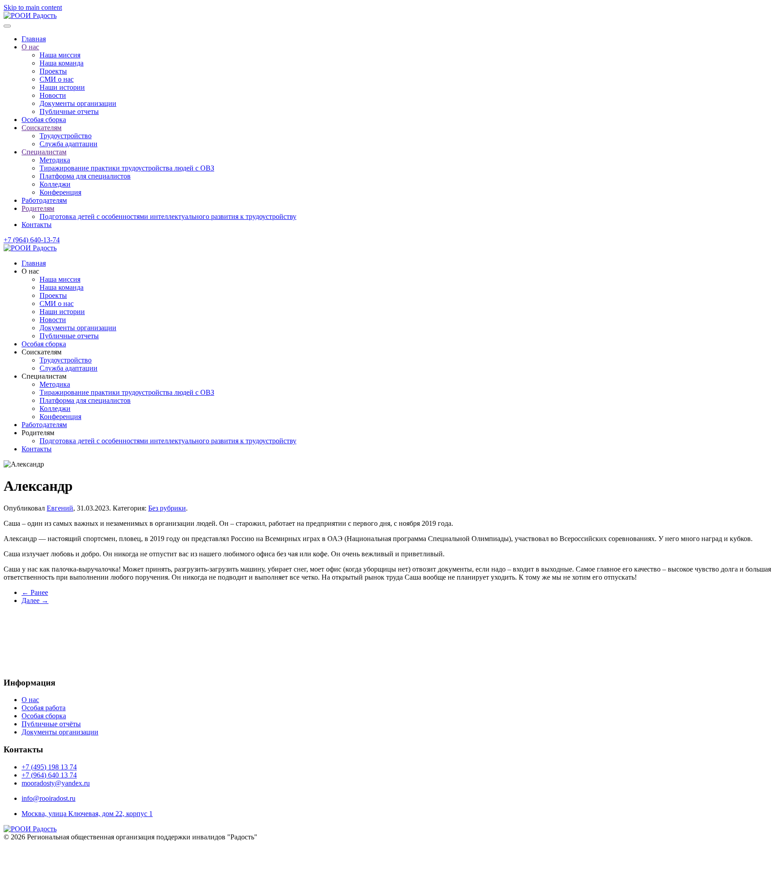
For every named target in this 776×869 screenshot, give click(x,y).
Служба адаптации (68, 144)
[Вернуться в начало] (30, 15)
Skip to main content (33, 7)
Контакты (37, 224)
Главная (34, 39)
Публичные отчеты (69, 111)
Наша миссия (60, 55)
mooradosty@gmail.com (442, 662)
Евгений (60, 508)
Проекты (53, 71)
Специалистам (44, 152)
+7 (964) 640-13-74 (32, 240)
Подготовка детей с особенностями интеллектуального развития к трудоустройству (168, 216)
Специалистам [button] (44, 376)
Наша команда (62, 63)
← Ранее (35, 592)
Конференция (60, 192)
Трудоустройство (66, 136)
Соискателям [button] (42, 352)
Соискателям (42, 127)
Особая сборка (44, 119)
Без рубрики (167, 508)
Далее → (35, 600)
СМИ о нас (57, 79)
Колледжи (55, 184)
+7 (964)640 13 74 (425, 619)
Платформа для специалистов (85, 176)
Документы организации (78, 103)
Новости (53, 95)
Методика (55, 160)
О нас (30, 47)
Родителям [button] (38, 433)
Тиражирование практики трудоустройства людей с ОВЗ (127, 168)
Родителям (38, 208)
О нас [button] (30, 271)
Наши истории (62, 87)
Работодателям (44, 200)
